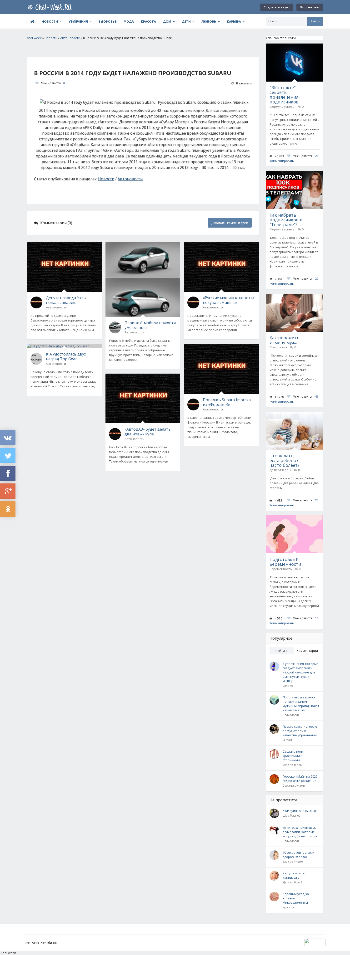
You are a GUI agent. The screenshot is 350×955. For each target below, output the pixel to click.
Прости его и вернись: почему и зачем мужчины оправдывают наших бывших (301, 703)
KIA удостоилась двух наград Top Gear (66, 356)
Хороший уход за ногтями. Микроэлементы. (296, 898)
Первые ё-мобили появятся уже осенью (150, 325)
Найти (315, 21)
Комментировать (282, 161)
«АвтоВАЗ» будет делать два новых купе (148, 431)
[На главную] (51, 7)
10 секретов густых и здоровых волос (298, 854)
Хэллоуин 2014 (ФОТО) (299, 811)
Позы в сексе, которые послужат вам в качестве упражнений (300, 730)
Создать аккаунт (277, 7)
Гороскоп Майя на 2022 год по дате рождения (300, 778)
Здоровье (107, 21)
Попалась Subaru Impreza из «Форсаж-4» (227, 402)
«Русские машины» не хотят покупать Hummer (229, 300)
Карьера (234, 21)
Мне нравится (53, 83)
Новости (50, 21)
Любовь (208, 21)
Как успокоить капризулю (294, 875)
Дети (186, 21)
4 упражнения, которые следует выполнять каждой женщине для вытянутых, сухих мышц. (301, 672)
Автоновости (130, 178)
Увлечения (78, 21)
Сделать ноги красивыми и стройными (293, 755)
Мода (129, 21)
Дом (167, 21)
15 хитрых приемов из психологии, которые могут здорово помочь (300, 831)
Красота (148, 21)
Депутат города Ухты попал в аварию (66, 300)
